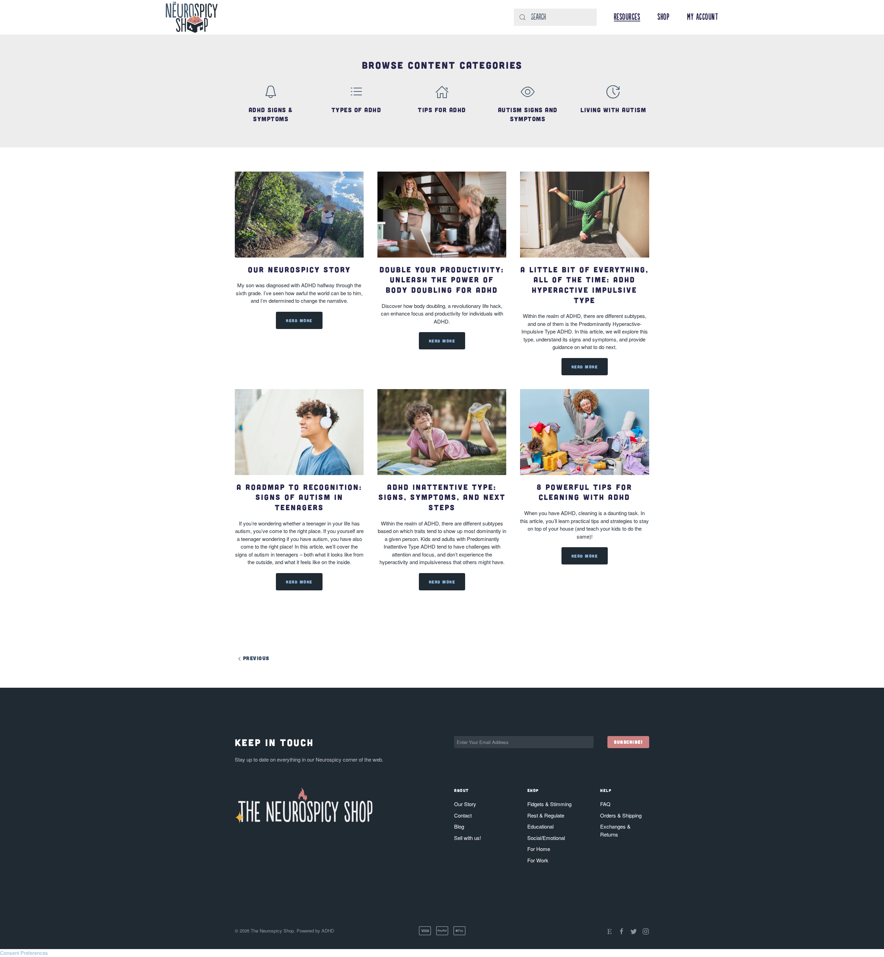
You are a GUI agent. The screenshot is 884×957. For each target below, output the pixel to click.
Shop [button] (663, 17)
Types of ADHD (357, 110)
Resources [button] (627, 17)
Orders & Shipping (621, 815)
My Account (702, 17)
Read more (299, 320)
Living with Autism (613, 110)
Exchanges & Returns (615, 830)
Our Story (465, 804)
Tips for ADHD (442, 110)
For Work (537, 860)
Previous (255, 658)
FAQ (605, 804)
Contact (463, 815)
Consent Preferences (24, 952)
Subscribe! (628, 742)
